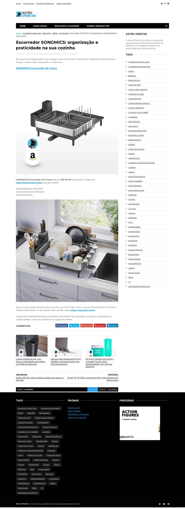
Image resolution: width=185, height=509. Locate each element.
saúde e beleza (135, 250)
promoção (64, 33)
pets (130, 222)
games (131, 154)
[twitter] (162, 3)
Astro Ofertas (74, 411)
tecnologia (134, 273)
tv (129, 282)
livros (131, 172)
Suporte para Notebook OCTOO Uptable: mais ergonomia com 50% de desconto (66, 361)
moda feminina (135, 181)
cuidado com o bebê (138, 112)
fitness (131, 145)
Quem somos (28, 3)
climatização (134, 99)
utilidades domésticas (139, 286)
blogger (93, 389)
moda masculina (136, 190)
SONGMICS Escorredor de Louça (36, 68)
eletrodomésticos (137, 131)
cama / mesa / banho (137, 90)
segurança (133, 254)
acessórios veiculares (139, 67)
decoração (134, 122)
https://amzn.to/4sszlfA (29, 182)
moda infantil (135, 186)
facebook (112, 389)
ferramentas (134, 140)
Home (18, 3)
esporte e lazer (136, 135)
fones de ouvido (136, 149)
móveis (131, 199)
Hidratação (134, 158)
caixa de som (134, 85)
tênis (130, 277)
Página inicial (74, 408)
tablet (131, 268)
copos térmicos (136, 108)
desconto (46, 33)
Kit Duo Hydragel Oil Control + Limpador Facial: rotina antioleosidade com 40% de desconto (100, 363)
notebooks (133, 204)
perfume (132, 218)
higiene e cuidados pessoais (141, 163)
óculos (132, 209)
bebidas (132, 76)
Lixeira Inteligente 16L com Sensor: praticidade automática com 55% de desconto (30, 361)
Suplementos (134, 264)
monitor (132, 195)
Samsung (132, 245)
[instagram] (168, 3)
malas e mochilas (136, 177)
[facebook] (164, 504)
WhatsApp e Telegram (45, 3)
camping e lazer (136, 94)
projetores (134, 232)
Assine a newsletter (63, 3)
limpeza (132, 167)
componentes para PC (139, 103)
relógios (132, 241)
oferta (55, 33)
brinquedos (134, 80)
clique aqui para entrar (82, 310)
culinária (132, 117)
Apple (131, 71)
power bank (134, 227)
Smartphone (134, 259)
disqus (102, 389)
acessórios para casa (32, 33)
